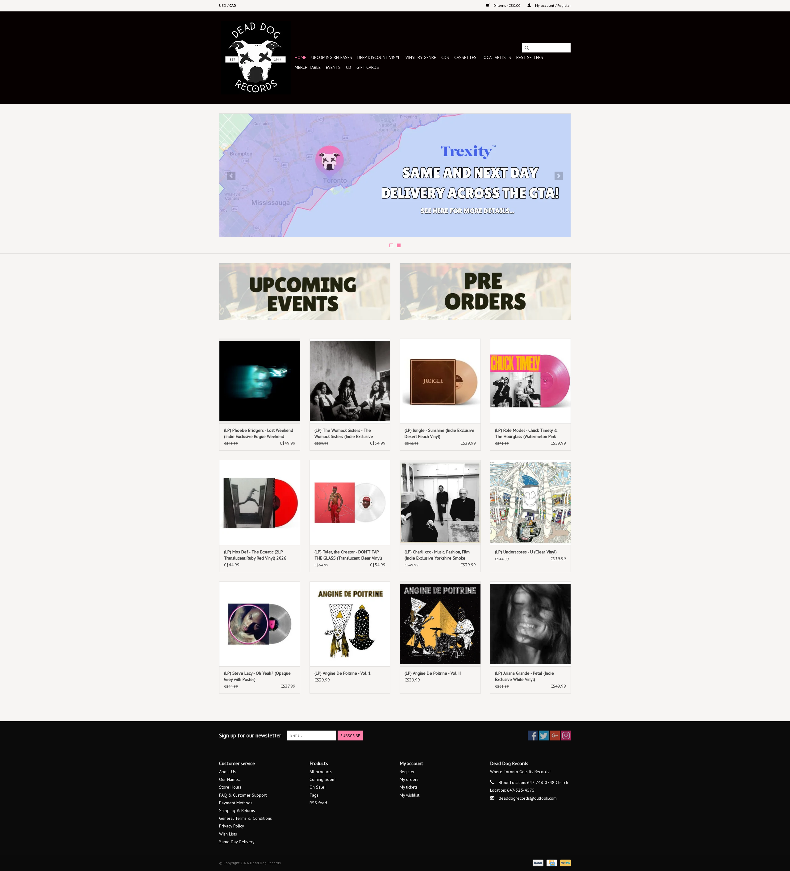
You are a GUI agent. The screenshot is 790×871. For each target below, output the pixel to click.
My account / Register (552, 5)
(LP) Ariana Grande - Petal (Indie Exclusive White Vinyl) (524, 676)
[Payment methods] (537, 862)
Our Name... (230, 779)
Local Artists (496, 57)
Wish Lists (228, 834)
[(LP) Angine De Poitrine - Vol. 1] (350, 623)
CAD (232, 5)
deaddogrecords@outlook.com (528, 798)
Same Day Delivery (237, 841)
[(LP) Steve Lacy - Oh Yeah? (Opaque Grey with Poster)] (259, 623)
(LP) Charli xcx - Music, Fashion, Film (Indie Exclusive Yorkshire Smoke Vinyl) (437, 555)
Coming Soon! (322, 779)
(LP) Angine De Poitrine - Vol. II (433, 673)
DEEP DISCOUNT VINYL (378, 57)
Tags (314, 795)
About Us (227, 771)
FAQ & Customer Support (243, 795)
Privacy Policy (231, 826)
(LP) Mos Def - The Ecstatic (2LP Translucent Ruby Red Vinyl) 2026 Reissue (255, 555)
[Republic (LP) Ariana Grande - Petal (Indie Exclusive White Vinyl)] (530, 623)
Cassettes (465, 57)
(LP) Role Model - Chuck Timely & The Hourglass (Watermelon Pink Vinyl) (526, 433)
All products (321, 771)
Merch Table (308, 67)
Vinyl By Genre (420, 57)
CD (348, 67)
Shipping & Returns (237, 810)
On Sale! (318, 787)
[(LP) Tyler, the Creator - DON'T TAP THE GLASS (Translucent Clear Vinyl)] (350, 502)
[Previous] (231, 176)
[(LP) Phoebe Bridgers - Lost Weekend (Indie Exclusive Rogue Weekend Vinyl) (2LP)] (259, 381)
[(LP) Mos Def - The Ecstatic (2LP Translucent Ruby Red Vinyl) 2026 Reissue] (259, 502)
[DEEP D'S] (395, 175)
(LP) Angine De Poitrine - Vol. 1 (342, 673)
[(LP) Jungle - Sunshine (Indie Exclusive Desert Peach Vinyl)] (440, 381)
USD (223, 5)
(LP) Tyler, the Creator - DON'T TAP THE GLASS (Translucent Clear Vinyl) (348, 555)
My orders (409, 779)
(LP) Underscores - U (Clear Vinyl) (526, 552)
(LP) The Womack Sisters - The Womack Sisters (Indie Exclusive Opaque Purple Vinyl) (343, 433)
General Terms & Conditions (245, 818)
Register (407, 771)
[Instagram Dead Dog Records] (566, 735)
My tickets (409, 787)
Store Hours (230, 787)
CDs (445, 57)
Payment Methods (235, 803)
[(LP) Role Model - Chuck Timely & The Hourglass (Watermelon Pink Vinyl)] (530, 381)
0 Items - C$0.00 (507, 5)
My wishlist (409, 795)
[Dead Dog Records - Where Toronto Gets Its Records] (256, 57)
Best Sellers (529, 57)
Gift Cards (367, 67)
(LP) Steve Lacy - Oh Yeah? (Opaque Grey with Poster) (257, 676)
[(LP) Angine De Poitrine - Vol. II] (440, 623)
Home (300, 57)
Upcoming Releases (331, 57)
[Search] (527, 48)
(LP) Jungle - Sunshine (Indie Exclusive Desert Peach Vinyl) (439, 433)
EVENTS (333, 67)
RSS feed (318, 803)
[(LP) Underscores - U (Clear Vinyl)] (530, 502)
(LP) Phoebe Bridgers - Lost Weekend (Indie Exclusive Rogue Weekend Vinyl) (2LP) (258, 433)
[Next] (559, 176)
